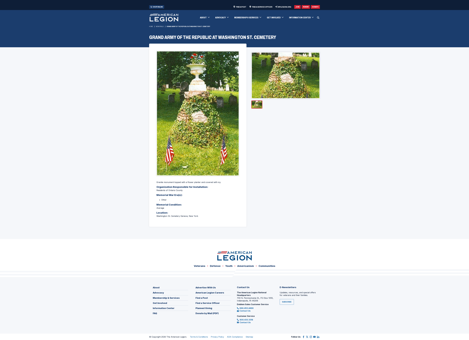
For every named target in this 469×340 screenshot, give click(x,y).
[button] (205, 17)
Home (151, 26)
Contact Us (245, 311)
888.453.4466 (247, 308)
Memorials (160, 26)
